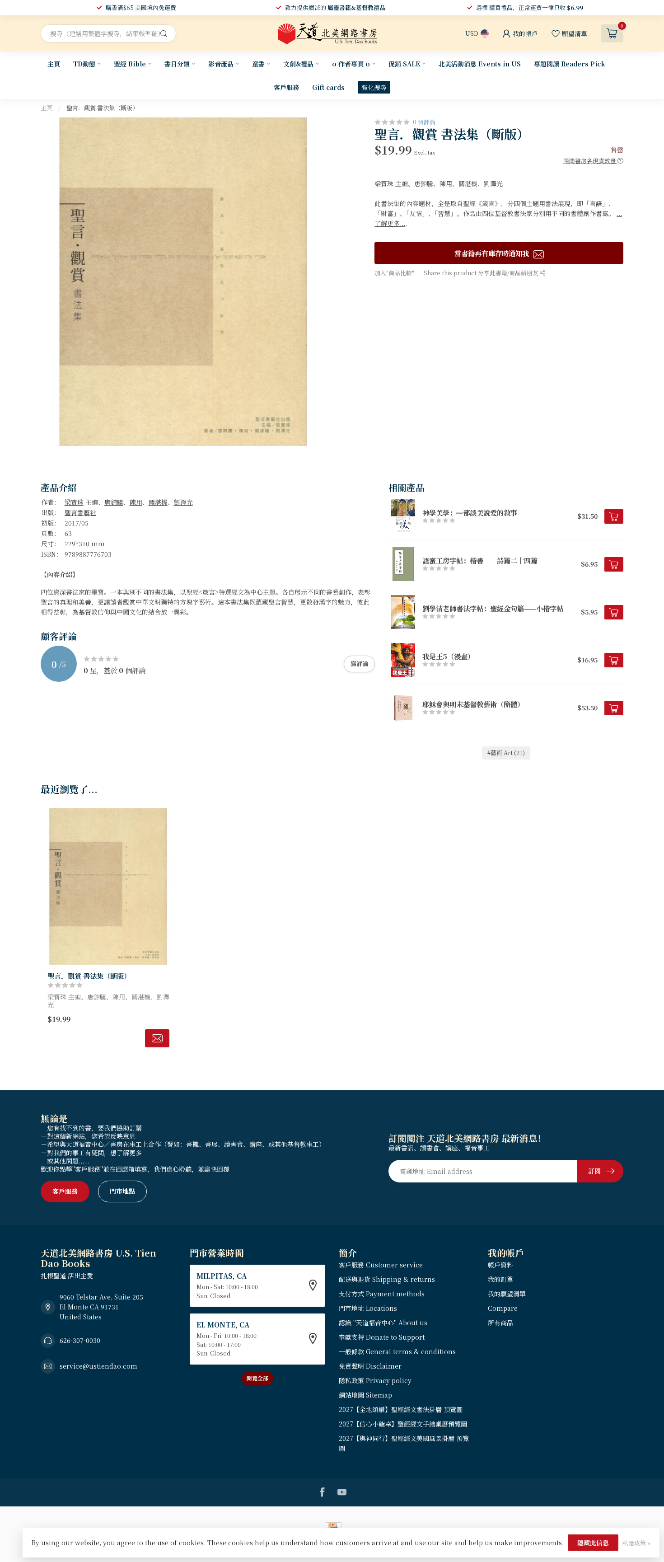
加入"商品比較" (394, 272)
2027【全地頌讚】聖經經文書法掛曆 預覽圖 (401, 1409)
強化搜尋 (374, 87)
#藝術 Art (506, 752)
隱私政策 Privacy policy (375, 1380)
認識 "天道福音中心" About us (383, 1322)
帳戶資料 (500, 1264)
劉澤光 (183, 502)
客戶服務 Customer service (381, 1264)
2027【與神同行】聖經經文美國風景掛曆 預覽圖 (404, 1443)
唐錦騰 (113, 502)
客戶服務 (286, 87)
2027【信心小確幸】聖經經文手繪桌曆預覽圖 (403, 1423)
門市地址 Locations (368, 1308)
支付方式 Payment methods (382, 1293)
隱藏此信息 (593, 1542)
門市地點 (122, 1191)
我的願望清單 (507, 1293)
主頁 (53, 63)
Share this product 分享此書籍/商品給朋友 (482, 272)
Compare (503, 1308)
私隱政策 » (636, 1543)
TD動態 (84, 63)
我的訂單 (500, 1279)
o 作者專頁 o (351, 63)
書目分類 (177, 63)
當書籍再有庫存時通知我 (492, 253)
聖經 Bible (130, 63)
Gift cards (328, 87)
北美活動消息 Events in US (480, 63)
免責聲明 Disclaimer (370, 1365)
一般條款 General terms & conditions (397, 1351)
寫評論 (359, 663)
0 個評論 (424, 121)
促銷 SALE (404, 63)
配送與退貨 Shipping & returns (387, 1279)
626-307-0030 (80, 1340)
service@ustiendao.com (98, 1365)
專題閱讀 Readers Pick (569, 63)
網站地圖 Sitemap (365, 1394)
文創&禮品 (298, 63)
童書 (258, 63)
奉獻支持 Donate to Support (382, 1337)
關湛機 (158, 502)
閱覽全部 (257, 1378)
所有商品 (500, 1322)
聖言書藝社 (80, 512)
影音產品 (221, 63)
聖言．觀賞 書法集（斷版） (102, 107)
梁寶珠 (74, 502)
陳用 (136, 502)
